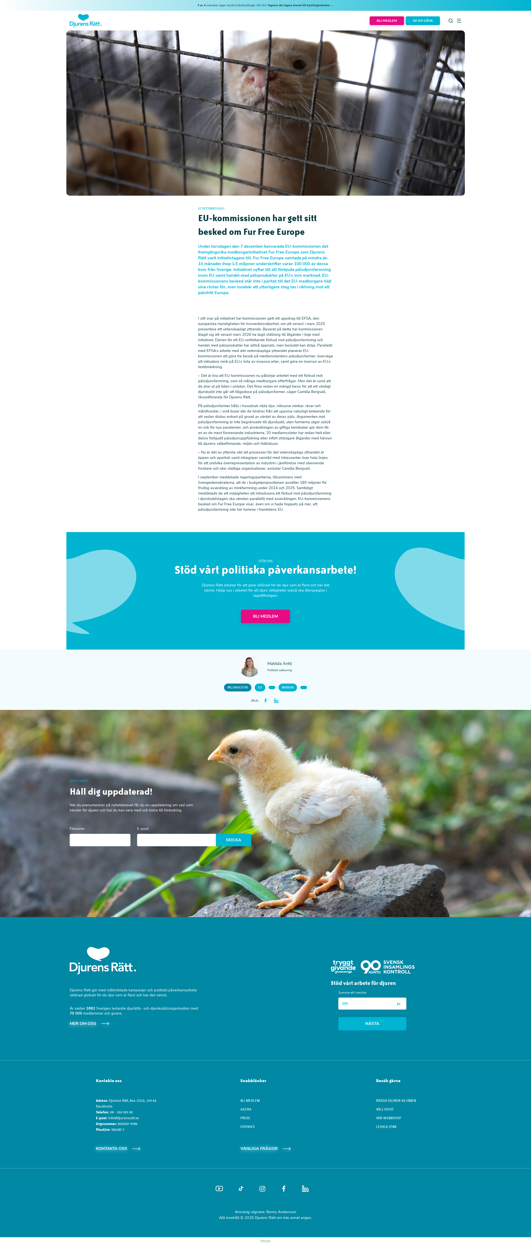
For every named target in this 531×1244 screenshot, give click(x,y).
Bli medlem (250, 1100)
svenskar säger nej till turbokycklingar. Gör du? (265, 5)
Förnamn (77, 828)
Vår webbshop (388, 1118)
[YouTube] (219, 1188)
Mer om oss (83, 1023)
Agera (245, 1109)
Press (245, 1118)
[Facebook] (283, 1188)
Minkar (288, 687)
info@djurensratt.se (123, 1118)
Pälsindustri (237, 687)
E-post (143, 828)
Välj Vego (384, 1109)
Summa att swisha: (352, 992)
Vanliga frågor (259, 1148)
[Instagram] (262, 1188)
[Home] (86, 20)
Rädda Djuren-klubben (396, 1100)
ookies (248, 1126)
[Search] (450, 20)
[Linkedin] (305, 1188)
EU (260, 687)
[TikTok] (241, 1188)
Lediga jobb (386, 1126)
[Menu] (459, 20)
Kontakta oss (111, 1148)
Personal (265, 1240)
